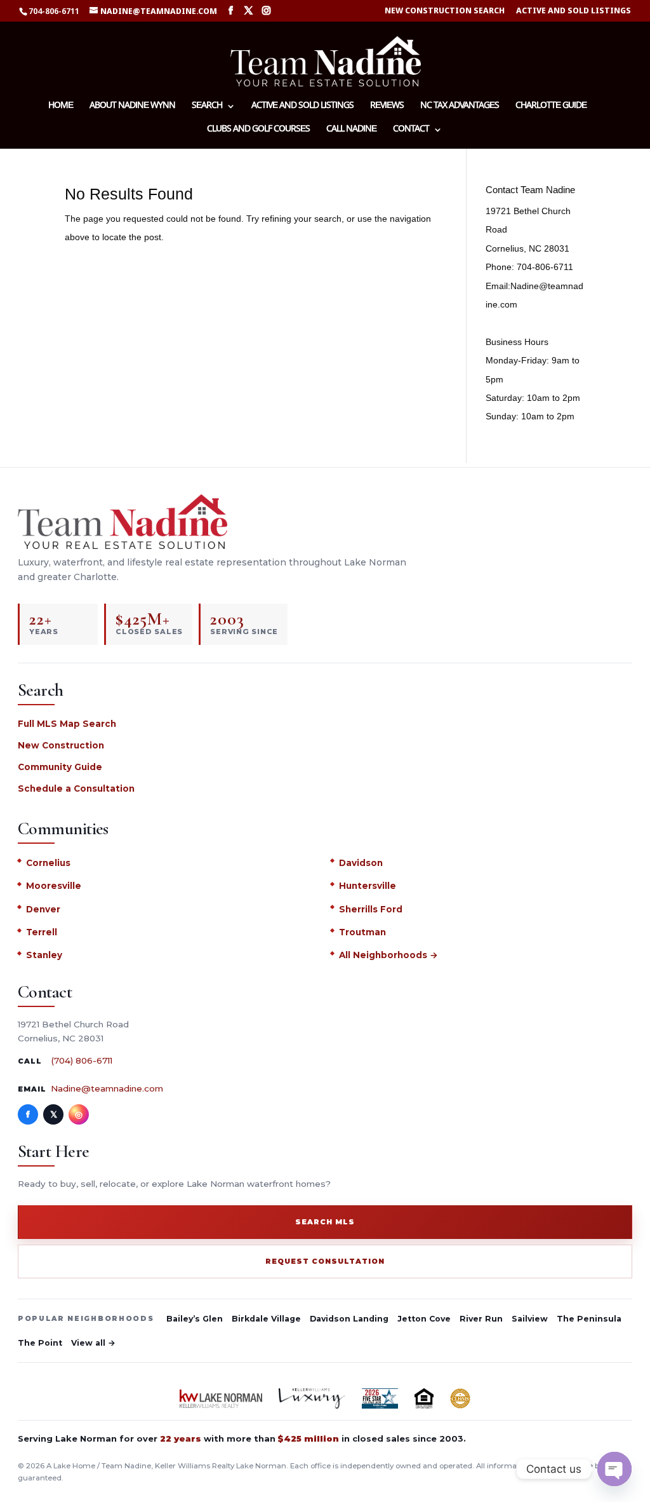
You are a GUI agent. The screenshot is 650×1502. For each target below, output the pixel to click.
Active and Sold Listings (573, 11)
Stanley (44, 955)
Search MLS (325, 1221)
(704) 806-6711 (81, 1060)
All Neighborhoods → (388, 955)
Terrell (41, 932)
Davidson (361, 863)
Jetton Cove (424, 1318)
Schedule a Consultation (76, 788)
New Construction (61, 745)
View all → (93, 1343)
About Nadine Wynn (132, 107)
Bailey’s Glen (194, 1318)
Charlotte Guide (551, 107)
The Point (40, 1343)
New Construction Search (445, 11)
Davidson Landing (349, 1318)
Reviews (387, 107)
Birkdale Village (266, 1318)
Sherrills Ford (370, 909)
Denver (43, 909)
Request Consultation (325, 1261)
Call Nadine (351, 130)
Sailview (530, 1318)
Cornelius (48, 863)
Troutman (362, 932)
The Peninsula (589, 1318)
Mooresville (53, 886)
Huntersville (367, 886)
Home (60, 107)
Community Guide (60, 767)
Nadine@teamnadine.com (107, 1088)
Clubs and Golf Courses (258, 130)
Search (207, 107)
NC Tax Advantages (459, 107)
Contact (411, 130)
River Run (481, 1318)
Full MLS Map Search (67, 724)
